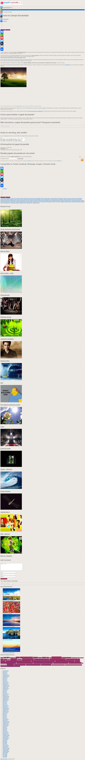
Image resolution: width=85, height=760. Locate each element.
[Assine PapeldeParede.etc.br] (82, 160)
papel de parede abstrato (36, 199)
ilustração (65, 198)
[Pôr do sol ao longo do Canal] (11, 625)
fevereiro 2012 (6, 706)
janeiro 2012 (5, 707)
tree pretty (53, 201)
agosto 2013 (5, 689)
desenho (35, 657)
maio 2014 (5, 680)
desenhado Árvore (40, 198)
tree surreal (57, 201)
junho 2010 (5, 728)
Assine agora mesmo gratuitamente (35, 111)
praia (82, 663)
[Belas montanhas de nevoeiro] (11, 599)
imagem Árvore (79, 198)
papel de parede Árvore (46, 199)
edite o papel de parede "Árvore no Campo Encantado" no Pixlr (12, 57)
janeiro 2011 (5, 720)
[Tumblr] (42, 43)
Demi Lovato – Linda (6, 273)
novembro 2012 (6, 697)
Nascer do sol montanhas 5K (8, 652)
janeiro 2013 (5, 695)
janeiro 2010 (5, 733)
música (5, 659)
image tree (69, 198)
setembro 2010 (6, 724)
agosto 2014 (5, 677)
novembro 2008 (6, 749)
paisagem (19, 659)
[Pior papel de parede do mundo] (42, 394)
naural (22, 199)
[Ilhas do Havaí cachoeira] (11, 638)
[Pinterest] (42, 37)
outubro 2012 (5, 698)
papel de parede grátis (20, 200)
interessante (82, 657)
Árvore (13, 198)
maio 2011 (5, 716)
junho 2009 (5, 741)
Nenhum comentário (4, 19)
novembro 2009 (6, 736)
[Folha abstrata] (42, 284)
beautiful (12, 657)
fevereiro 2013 (6, 694)
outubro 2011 (5, 710)
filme (47, 657)
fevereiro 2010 (6, 732)
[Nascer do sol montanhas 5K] (11, 651)
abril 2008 (5, 756)
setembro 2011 (6, 711)
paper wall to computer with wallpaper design (20, 201)
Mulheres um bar (5, 317)
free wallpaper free (74, 657)
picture (30, 201)
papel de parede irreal (30, 200)
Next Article (7, 29)
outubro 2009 (5, 737)
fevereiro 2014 (6, 682)
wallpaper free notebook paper (58, 665)
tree (39, 201)
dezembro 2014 (6, 675)
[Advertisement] (23, 96)
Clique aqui (18, 106)
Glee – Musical (5, 534)
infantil (79, 657)
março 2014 (5, 681)
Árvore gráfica (24, 198)
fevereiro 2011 (6, 719)
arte (11, 198)
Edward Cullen (4, 361)
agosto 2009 (5, 739)
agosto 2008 (5, 752)
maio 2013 (5, 691)
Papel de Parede (3, 759)
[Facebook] (42, 31)
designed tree (54, 198)
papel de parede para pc (5, 201)
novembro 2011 (6, 709)
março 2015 (5, 674)
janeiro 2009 (5, 747)
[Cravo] (42, 415)
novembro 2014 (6, 676)
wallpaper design (68, 201)
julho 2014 (5, 678)
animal (5, 657)
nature (15, 199)
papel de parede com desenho (57, 199)
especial (44, 657)
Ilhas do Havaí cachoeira (8, 639)
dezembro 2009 (6, 734)
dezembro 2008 (6, 748)
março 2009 (5, 744)
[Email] (42, 46)
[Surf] (42, 372)
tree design (42, 201)
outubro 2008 (5, 750)
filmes (50, 657)
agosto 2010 (5, 726)
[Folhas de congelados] (11, 612)
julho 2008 (5, 753)
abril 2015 (5, 673)
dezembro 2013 (6, 685)
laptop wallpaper (10, 199)
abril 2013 (5, 692)
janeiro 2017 (5, 671)
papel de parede (27, 199)
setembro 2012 (6, 699)
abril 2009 (5, 743)
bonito (18, 657)
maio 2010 (5, 729)
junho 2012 (5, 702)
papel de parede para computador (41, 200)
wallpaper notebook (15, 202)
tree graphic (48, 201)
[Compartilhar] (42, 49)
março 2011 (5, 718)
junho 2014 (5, 679)
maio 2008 (5, 755)
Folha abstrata (4, 295)
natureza (19, 199)
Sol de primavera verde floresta (10, 229)
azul (10, 657)
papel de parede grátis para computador (18, 661)
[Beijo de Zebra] (42, 240)
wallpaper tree (29, 202)
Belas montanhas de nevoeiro (9, 600)
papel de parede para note (66, 200)
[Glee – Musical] (42, 523)
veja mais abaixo (35, 55)
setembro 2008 (6, 751)
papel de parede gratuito (41, 659)
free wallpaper (60, 198)
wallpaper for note (20, 665)
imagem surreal (3, 199)
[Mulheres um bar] (42, 306)
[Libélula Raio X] (42, 501)
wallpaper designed (76, 201)
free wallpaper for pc (66, 657)
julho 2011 (5, 713)
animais (1, 657)
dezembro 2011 (6, 708)
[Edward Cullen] (42, 350)
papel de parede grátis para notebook (43, 661)
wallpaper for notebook (33, 665)
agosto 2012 (5, 700)
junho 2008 (5, 754)
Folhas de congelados (7, 613)
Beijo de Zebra (4, 251)
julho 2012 (5, 701)
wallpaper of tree (22, 202)
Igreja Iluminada (5, 448)
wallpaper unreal (36, 202)
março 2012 (5, 705)
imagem (73, 198)
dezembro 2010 (6, 721)
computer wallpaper (26, 657)
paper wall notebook (75, 663)
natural (9, 659)
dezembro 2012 (6, 696)
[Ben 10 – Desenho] (42, 545)
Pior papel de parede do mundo (10, 405)
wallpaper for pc (7, 202)
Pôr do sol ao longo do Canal (8, 626)
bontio (34, 198)
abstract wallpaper (6, 198)
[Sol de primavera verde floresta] (42, 218)
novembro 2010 (6, 722)
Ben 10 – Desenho (6, 556)
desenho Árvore (47, 198)
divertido (40, 657)
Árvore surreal (30, 198)
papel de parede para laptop (54, 200)
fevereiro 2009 (6, 745)
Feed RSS (58, 160)
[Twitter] (42, 40)
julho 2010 (5, 727)
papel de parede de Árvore (69, 199)
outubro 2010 (5, 723)
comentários (67, 64)
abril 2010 (5, 730)
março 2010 (5, 731)
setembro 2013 (6, 688)
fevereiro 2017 (6, 670)
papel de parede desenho (10, 200)
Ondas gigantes (5, 491)
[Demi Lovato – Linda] (42, 262)
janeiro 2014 (5, 684)
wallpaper (62, 201)
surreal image (35, 201)
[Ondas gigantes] (42, 480)
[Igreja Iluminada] (42, 437)
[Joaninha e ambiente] (42, 328)
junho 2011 (5, 715)
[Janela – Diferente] (42, 459)
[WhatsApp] (42, 34)
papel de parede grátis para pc (64, 661)
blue (14, 657)
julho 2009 (5, 740)
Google (29, 160)
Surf (1, 383)
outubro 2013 (5, 687)
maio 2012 (5, 703)
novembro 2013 (6, 686)
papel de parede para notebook (78, 200)
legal (1, 659)
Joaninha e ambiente (7, 339)
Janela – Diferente (6, 469)
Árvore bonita (18, 198)
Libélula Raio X (5, 512)
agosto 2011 (5, 712)
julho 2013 (5, 690)
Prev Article (2, 29)
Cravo (2, 426)
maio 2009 (5, 742)
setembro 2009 (6, 738)
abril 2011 (5, 717)
